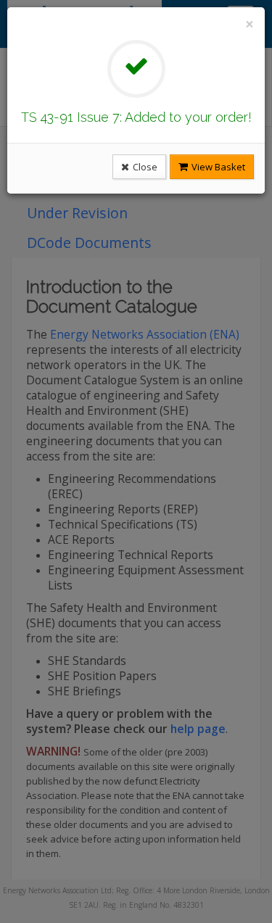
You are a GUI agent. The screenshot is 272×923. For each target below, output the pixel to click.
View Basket (217, 166)
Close (144, 166)
